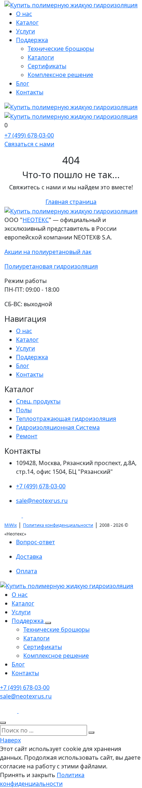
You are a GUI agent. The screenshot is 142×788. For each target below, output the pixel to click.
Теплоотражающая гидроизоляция (66, 419)
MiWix (10, 525)
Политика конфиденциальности (58, 525)
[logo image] (66, 586)
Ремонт (27, 436)
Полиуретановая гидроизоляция (51, 266)
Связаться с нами (29, 144)
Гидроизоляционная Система (58, 427)
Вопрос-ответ (35, 542)
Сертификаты (47, 66)
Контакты (29, 92)
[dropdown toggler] (48, 623)
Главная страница (71, 202)
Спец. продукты (38, 401)
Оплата (26, 571)
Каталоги (41, 57)
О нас (24, 14)
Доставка (29, 557)
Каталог (27, 22)
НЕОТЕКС (36, 220)
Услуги (25, 31)
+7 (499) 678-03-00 (41, 486)
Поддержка (32, 40)
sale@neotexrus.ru (42, 501)
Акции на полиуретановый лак (47, 252)
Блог (22, 83)
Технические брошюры (61, 49)
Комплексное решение (60, 75)
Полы (24, 410)
